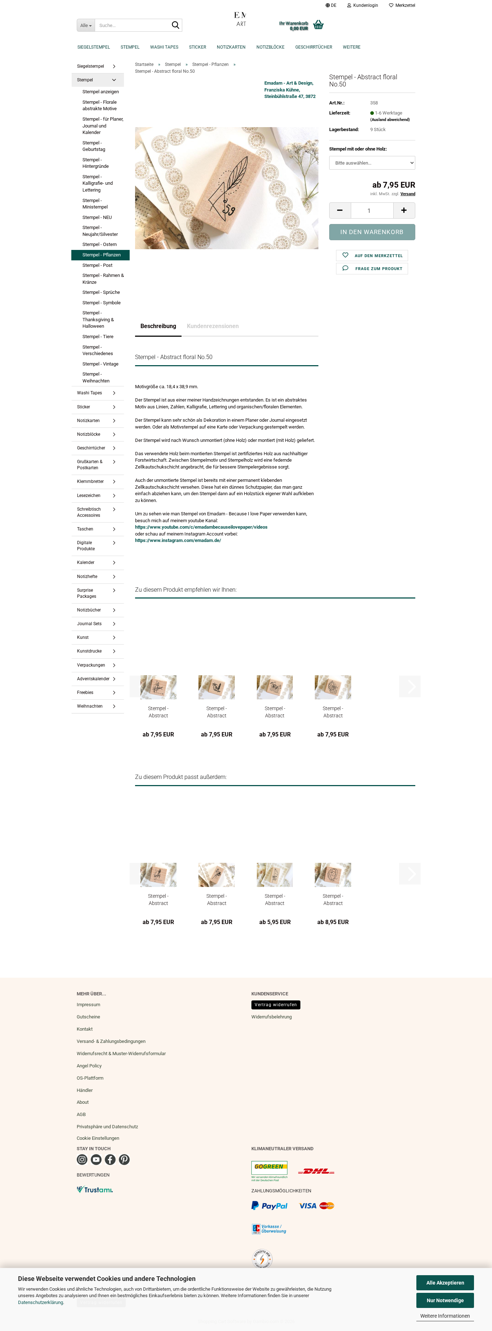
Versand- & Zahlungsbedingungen (111, 1041)
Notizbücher (89, 610)
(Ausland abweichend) (390, 119)
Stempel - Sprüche (101, 292)
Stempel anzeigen (100, 91)
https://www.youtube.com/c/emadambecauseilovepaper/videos (201, 527)
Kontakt (85, 1029)
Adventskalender (93, 678)
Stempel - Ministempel (95, 204)
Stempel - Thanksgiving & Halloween (98, 319)
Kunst (83, 637)
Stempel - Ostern (99, 244)
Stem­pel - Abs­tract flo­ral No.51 (158, 711)
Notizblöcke (270, 47)
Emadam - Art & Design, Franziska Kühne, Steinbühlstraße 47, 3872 (290, 89)
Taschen (85, 529)
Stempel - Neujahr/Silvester (100, 231)
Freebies (85, 692)
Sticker (197, 47)
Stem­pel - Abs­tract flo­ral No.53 (275, 711)
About (83, 1102)
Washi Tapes (164, 47)
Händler (85, 1090)
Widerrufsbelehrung (271, 1016)
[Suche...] (175, 25)
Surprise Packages (86, 593)
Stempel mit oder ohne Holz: (358, 149)
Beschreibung (158, 326)
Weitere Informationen (445, 1316)
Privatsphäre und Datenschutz (107, 1126)
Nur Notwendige (445, 1300)
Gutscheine (88, 1016)
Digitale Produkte (86, 545)
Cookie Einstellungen (98, 1138)
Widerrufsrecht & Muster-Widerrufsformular (121, 1053)
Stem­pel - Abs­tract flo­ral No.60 (275, 899)
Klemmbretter (90, 481)
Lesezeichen (88, 495)
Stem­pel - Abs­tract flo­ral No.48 (216, 899)
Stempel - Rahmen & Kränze (103, 279)
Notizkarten (231, 47)
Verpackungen (91, 665)
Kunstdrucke (89, 651)
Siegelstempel (93, 47)
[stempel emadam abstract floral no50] (226, 188)
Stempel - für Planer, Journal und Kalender (103, 125)
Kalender (85, 562)
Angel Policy (89, 1065)
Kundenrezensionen (213, 326)
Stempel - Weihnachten (95, 377)
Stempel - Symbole (101, 302)
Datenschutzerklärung (40, 1302)
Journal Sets (89, 623)
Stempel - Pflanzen (101, 254)
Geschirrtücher (313, 47)
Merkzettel (404, 5)
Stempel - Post (97, 265)
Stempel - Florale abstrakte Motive (99, 105)
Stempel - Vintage (100, 364)
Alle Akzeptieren (445, 1283)
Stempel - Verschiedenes (97, 350)
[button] (331, 5)
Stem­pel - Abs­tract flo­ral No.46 (158, 899)
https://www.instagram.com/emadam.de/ (178, 540)
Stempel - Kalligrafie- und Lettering (97, 183)
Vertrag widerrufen (276, 1004)
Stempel (130, 47)
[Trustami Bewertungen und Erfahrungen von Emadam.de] (95, 1188)
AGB (81, 1114)
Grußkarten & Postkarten (89, 464)
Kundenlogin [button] (364, 5)
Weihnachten (90, 706)
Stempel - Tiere (97, 336)
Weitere (352, 47)
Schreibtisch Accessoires (89, 512)
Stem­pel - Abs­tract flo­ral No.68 (333, 899)
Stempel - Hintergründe (95, 163)
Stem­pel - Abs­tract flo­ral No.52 (216, 711)
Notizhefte (87, 576)
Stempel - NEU (97, 217)
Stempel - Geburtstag (93, 146)
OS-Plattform (90, 1078)
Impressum (88, 1004)
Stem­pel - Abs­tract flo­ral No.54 (333, 711)
